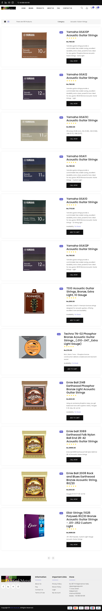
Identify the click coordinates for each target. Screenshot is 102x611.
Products (40, 8)
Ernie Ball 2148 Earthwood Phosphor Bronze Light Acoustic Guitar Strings (80, 387)
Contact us (39, 590)
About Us (50, 8)
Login (54, 590)
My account (56, 593)
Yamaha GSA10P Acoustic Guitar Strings (82, 33)
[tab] (5, 21)
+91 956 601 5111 (24, 3)
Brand (31, 8)
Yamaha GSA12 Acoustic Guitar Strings (82, 76)
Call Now (73, 61)
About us (38, 584)
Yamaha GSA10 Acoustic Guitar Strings (82, 200)
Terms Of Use (40, 593)
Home (24, 8)
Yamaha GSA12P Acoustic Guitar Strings (82, 247)
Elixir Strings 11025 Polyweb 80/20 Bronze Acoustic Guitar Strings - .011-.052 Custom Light (82, 519)
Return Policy (56, 587)
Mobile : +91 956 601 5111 (77, 596)
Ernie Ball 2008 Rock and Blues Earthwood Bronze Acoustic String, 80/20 (81, 478)
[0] (92, 8)
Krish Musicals (15, 608)
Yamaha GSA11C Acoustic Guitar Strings (82, 118)
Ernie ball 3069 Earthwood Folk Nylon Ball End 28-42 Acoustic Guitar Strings (82, 436)
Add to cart (75, 232)
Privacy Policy (57, 584)
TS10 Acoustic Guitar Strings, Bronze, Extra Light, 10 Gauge (80, 291)
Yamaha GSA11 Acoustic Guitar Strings (82, 157)
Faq (58, 8)
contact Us (67, 8)
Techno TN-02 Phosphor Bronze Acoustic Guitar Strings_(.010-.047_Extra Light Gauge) (81, 339)
